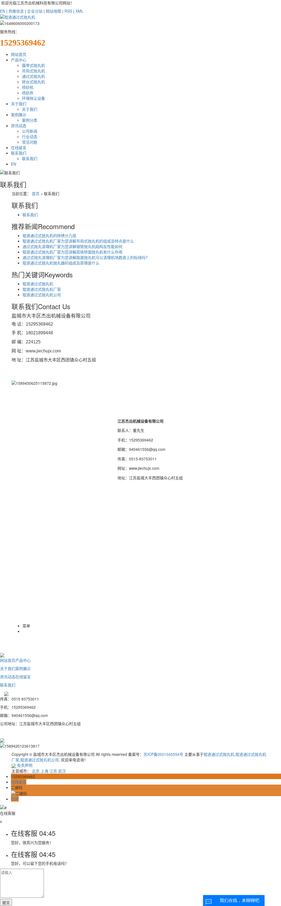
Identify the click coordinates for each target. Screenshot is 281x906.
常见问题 (29, 142)
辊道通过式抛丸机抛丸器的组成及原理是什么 (61, 263)
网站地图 (53, 11)
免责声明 (24, 765)
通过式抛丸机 (33, 76)
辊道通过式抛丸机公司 (42, 294)
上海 (44, 771)
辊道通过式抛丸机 (38, 283)
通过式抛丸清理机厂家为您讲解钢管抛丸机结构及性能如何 (72, 246)
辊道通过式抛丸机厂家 (42, 289)
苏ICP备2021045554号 (163, 754)
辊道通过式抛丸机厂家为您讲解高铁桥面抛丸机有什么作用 (72, 252)
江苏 (53, 771)
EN (2, 11)
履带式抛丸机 (33, 65)
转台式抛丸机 (33, 81)
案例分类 (29, 120)
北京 (36, 771)
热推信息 (16, 11)
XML (79, 11)
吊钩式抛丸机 (33, 70)
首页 (36, 193)
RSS (68, 11)
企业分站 (35, 11)
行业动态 (29, 136)
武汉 (62, 771)
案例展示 (18, 114)
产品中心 (18, 59)
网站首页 (18, 54)
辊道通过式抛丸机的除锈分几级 (49, 235)
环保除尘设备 (33, 98)
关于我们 (18, 103)
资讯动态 (18, 125)
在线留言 (18, 147)
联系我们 (18, 153)
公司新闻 (29, 131)
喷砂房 (27, 92)
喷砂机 (27, 87)
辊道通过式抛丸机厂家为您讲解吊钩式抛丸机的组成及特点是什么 (78, 241)
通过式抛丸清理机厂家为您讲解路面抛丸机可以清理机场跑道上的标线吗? (85, 257)
